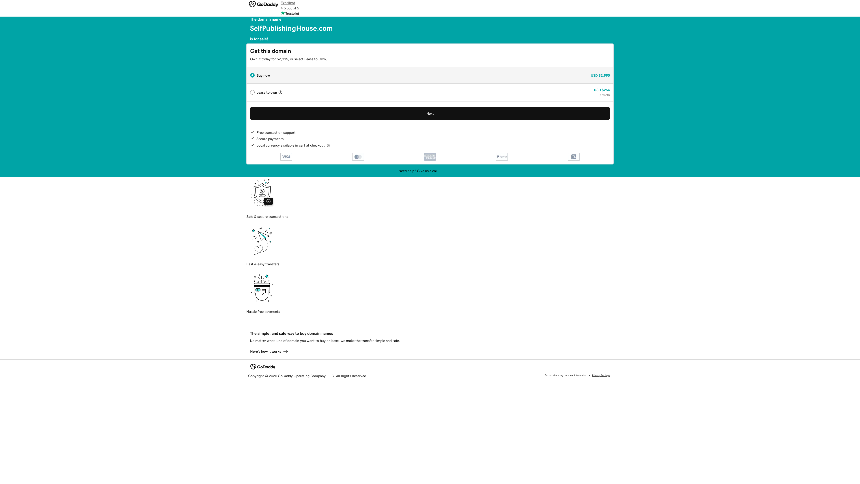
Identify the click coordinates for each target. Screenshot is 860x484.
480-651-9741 (451, 171)
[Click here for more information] (328, 145)
